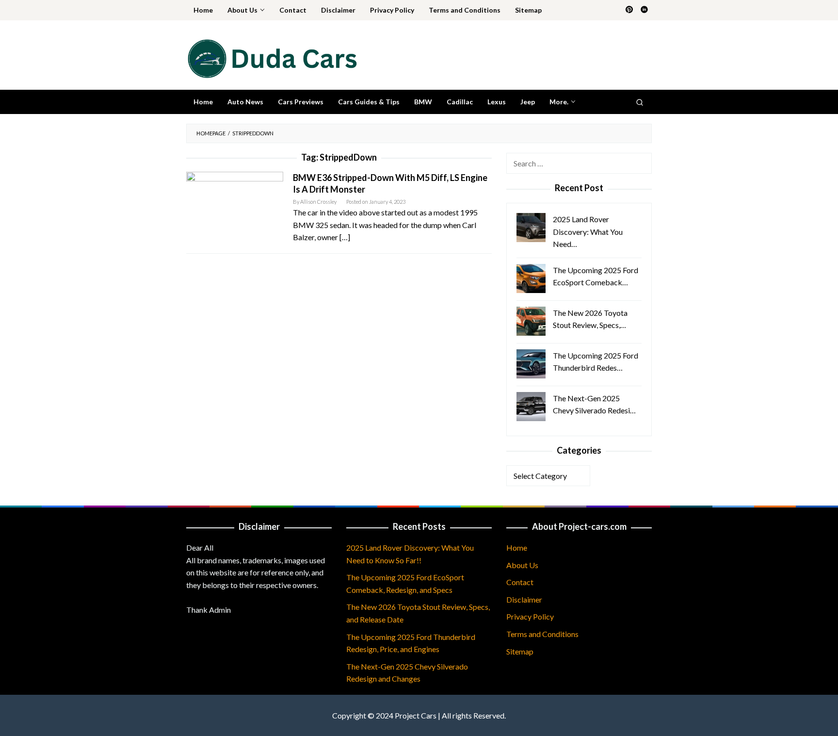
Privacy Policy (530, 616)
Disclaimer (524, 599)
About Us (522, 565)
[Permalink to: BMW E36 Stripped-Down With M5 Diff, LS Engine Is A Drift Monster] (234, 198)
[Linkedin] (644, 10)
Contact (519, 582)
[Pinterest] (629, 10)
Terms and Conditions (542, 633)
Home (516, 547)
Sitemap (519, 651)
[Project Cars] (271, 57)
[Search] (640, 102)
